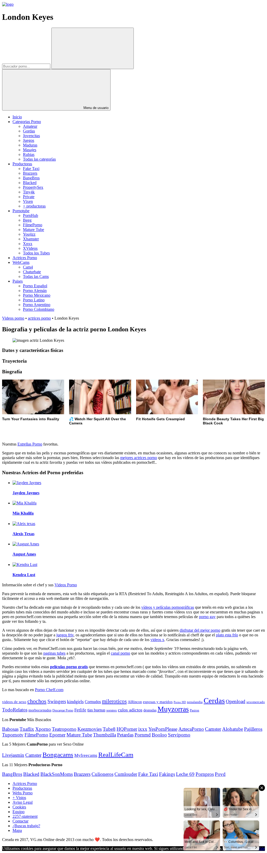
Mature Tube (33, 229)
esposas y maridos (158, 702)
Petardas (125, 735)
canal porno (120, 653)
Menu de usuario (95, 108)
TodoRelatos (14, 709)
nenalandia (195, 702)
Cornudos (93, 701)
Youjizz (29, 234)
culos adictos (130, 709)
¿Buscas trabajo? (26, 826)
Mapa (17, 830)
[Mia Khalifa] (25, 503)
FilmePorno (32, 225)
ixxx (142, 729)
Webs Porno (23, 793)
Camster (213, 729)
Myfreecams (85, 755)
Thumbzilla (104, 735)
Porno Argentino (36, 304)
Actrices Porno (25, 257)
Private (28, 196)
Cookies (19, 807)
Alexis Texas (23, 534)
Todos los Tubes (36, 253)
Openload (235, 701)
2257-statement (25, 816)
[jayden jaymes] (27, 482)
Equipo (19, 811)
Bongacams (58, 754)
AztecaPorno (191, 729)
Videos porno (13, 318)
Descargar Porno (62, 710)
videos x (157, 639)
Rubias (28, 154)
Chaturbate (32, 272)
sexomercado (255, 702)
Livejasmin (13, 755)
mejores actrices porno (138, 457)
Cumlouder (125, 774)
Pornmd (143, 735)
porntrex (111, 710)
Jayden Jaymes (26, 493)
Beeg (27, 220)
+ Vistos (19, 797)
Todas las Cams (36, 276)
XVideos (30, 248)
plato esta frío (227, 635)
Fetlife (80, 710)
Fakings (167, 774)
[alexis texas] (24, 523)
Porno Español (35, 286)
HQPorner (127, 729)
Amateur (30, 126)
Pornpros (205, 774)
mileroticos (114, 701)
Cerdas (214, 700)
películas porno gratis (69, 667)
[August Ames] (26, 544)
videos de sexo (14, 701)
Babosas (10, 729)
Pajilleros (253, 729)
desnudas (149, 710)
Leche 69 (185, 774)
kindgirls (75, 701)
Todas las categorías (39, 159)
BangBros (31, 178)
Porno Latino (34, 300)
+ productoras (34, 206)
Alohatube (232, 729)
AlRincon (135, 702)
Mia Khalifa (23, 513)
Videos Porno (65, 585)
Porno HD (180, 702)
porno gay (207, 616)
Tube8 (109, 729)
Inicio (17, 117)
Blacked (30, 182)
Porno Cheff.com (49, 689)
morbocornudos (39, 710)
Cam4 (28, 267)
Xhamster (31, 239)
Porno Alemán (35, 290)
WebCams (21, 262)
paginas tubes (54, 653)
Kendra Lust (24, 574)
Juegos (28, 140)
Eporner (57, 735)
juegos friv (65, 635)
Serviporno (179, 735)
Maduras (30, 145)
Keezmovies (89, 729)
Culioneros (102, 774)
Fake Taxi (31, 168)
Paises (18, 281)
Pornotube (21, 211)
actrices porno (39, 318)
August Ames (24, 554)
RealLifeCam (115, 754)
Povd (220, 774)
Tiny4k (29, 192)
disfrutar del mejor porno (200, 630)
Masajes (29, 150)
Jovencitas (31, 135)
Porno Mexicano (36, 295)
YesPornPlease (162, 729)
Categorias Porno (27, 121)
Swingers (56, 701)
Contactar (20, 821)
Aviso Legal (23, 802)
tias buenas (96, 710)
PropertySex (33, 187)
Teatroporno (64, 729)
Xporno (43, 729)
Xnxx (27, 243)
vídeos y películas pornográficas (167, 607)
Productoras (22, 164)
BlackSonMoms (56, 774)
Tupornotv (12, 735)
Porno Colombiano (38, 309)
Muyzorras (173, 709)
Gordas (29, 131)
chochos (36, 701)
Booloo (159, 735)
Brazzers (30, 173)
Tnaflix (27, 729)
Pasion (194, 710)
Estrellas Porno (29, 444)
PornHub (30, 215)
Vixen (28, 201)
